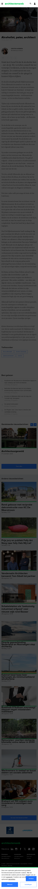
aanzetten (11, 879)
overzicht (9, 877)
